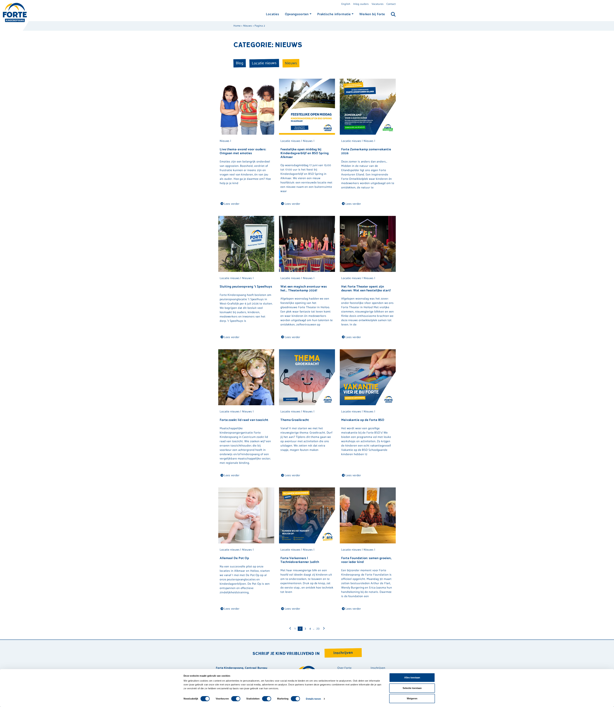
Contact (391, 4)
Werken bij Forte (372, 14)
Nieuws (247, 26)
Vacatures (378, 4)
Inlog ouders (361, 4)
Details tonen (313, 698)
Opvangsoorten (297, 14)
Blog (239, 63)
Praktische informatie (334, 14)
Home (237, 26)
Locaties (272, 14)
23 (317, 628)
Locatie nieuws (264, 63)
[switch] (235, 698)
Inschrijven (343, 653)
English (345, 4)
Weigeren (412, 698)
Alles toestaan (412, 677)
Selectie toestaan (412, 688)
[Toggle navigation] (393, 14)
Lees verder (231, 203)
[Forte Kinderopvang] (15, 12)
